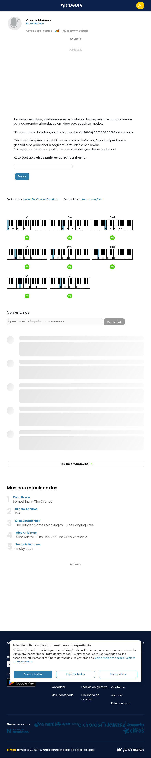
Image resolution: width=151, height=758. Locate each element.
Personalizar (118, 674)
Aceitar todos (33, 674)
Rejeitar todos (75, 674)
